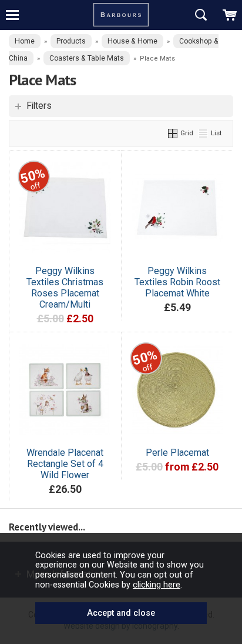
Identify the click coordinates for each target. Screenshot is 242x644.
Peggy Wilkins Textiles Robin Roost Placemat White (177, 282)
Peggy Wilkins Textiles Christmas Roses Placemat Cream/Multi (64, 287)
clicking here (156, 584)
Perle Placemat (177, 452)
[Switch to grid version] (173, 133)
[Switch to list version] (204, 133)
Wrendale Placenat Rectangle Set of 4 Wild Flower (64, 464)
